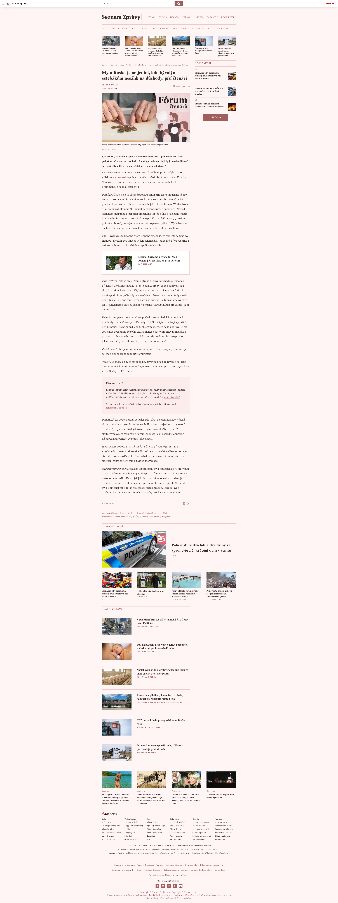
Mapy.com (143, 845)
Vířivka (215, 849)
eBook (178, 87)
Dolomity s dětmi (199, 839)
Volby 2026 (106, 822)
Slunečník (166, 849)
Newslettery (219, 870)
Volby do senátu (108, 836)
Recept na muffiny (177, 825)
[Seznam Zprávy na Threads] (175, 886)
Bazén (132, 849)
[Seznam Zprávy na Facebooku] (157, 886)
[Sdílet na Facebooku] (184, 503)
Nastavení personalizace (176, 875)
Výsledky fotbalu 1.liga (156, 825)
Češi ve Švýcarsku (199, 832)
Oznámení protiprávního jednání (127, 870)
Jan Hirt (128, 829)
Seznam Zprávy (110, 85)
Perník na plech (176, 839)
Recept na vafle (176, 836)
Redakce (170, 865)
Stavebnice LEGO (147, 853)
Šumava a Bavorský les (201, 829)
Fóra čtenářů (149, 173)
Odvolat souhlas (156, 875)
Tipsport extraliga (154, 829)
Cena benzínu (182, 845)
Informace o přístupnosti (211, 865)
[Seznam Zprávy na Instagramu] (169, 886)
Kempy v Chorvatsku (201, 822)
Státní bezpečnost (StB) (157, 513)
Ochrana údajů (192, 865)
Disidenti (140, 513)
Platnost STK (220, 839)
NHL (149, 839)
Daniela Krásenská (172, 702)
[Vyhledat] (179, 3)
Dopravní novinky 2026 (224, 829)
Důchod (131, 513)
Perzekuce (154, 516)
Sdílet (188, 87)
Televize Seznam (171, 870)
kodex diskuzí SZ (172, 397)
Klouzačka (175, 849)
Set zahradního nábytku (190, 849)
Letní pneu (174, 853)
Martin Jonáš (149, 652)
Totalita (145, 516)
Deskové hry (185, 853)
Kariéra (140, 865)
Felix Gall (128, 836)
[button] (111, 41)
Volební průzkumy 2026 (111, 825)
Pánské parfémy (221, 853)
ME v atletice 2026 (154, 832)
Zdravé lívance (175, 829)
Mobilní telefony (132, 853)
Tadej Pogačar (130, 832)
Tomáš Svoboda (150, 702)
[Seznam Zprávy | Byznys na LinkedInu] (180, 886)
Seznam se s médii (189, 870)
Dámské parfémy (162, 853)
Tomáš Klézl (149, 677)
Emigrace (166, 516)
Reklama (179, 865)
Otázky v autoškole (222, 836)
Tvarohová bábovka (177, 832)
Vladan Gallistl (151, 727)
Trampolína (155, 849)
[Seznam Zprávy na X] (163, 886)
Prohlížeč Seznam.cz (153, 870)
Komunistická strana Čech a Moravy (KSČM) (120, 516)
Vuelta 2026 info (131, 822)
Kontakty (160, 865)
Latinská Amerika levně (202, 836)
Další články (215, 117)
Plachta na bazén (143, 849)
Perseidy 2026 (170, 845)
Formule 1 (151, 836)
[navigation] (3, 4)
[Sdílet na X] (188, 503)
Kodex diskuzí (205, 870)
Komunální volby (108, 839)
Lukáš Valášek (150, 627)
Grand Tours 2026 (131, 839)
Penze (122, 513)
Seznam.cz (329, 4)
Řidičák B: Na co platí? (223, 832)
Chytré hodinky (207, 853)
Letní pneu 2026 (221, 822)
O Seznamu (130, 865)
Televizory (196, 853)
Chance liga (151, 822)
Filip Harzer (149, 752)
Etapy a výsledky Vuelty (134, 825)
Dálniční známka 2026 (224, 825)
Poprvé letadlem (199, 825)
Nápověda (149, 865)
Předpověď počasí (156, 845)
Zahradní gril (206, 849)
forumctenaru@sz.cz (116, 408)
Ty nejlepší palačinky (178, 822)
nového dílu (122, 177)
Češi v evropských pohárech (200, 845)
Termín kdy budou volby (111, 832)
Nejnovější (203, 63)
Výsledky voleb (108, 829)
